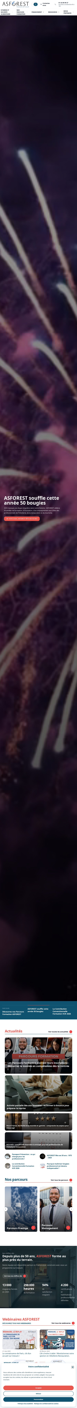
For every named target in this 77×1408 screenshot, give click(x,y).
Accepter (38, 1388)
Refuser (38, 1394)
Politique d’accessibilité (25, 1404)
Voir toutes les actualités (58, 1032)
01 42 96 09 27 (63, 3)
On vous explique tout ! (15, 520)
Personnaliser (38, 1399)
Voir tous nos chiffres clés (13, 1276)
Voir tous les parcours (59, 1180)
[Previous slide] (6, 1209)
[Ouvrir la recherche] (36, 4)
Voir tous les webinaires (61, 1323)
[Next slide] (71, 1209)
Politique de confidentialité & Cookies (46, 1404)
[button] (73, 1367)
